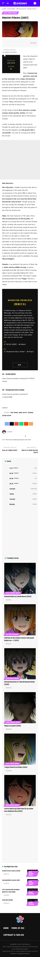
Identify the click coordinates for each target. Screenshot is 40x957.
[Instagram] (13, 436)
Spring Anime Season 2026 (11, 880)
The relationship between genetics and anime (11, 890)
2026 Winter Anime (12, 678)
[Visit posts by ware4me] (4, 432)
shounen (30, 412)
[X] (8, 436)
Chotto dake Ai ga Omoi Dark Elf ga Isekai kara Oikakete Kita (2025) (18, 810)
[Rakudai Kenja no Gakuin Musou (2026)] (20, 578)
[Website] (3, 436)
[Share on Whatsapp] (16, 41)
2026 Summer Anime (13, 593)
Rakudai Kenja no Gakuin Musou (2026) (17, 596)
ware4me (9, 432)
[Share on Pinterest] (13, 41)
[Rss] (25, 436)
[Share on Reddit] (20, 41)
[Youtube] (20, 489)
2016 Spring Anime (31, 873)
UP (29, 944)
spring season (6, 415)
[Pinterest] (15, 436)
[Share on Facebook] (7, 41)
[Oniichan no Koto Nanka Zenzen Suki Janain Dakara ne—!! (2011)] (20, 619)
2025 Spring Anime (12, 805)
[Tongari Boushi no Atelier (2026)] (20, 749)
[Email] (23, 41)
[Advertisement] (20, 159)
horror (25, 412)
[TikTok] (18, 436)
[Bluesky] (23, 436)
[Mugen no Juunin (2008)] (20, 707)
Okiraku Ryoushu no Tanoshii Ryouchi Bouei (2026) (19, 683)
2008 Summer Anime (13, 722)
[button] (4, 3)
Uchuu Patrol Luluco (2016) (11, 871)
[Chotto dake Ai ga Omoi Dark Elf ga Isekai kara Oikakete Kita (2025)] (20, 790)
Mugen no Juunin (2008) (12, 725)
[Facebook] (5, 436)
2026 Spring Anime (12, 764)
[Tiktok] (20, 494)
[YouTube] (10, 436)
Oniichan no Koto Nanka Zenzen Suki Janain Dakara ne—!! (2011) (19, 639)
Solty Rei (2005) (7, 900)
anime (20, 412)
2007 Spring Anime (10, 13)
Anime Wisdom (31, 893)
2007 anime (14, 412)
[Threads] (20, 436)
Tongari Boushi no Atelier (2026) (15, 767)
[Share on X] (10, 41)
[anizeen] (20, 3)
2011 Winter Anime (12, 634)
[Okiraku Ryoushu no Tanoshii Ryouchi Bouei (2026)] (20, 663)
